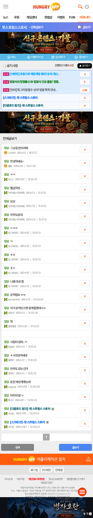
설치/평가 (60, 57)
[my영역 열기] (5, 6)
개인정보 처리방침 (36, 479)
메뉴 (13, 57)
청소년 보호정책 (55, 479)
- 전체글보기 (36, 27)
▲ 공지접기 (84, 65)
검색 (17, 447)
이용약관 (20, 479)
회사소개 (8, 479)
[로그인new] (87, 5)
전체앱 (58, 470)
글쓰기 (86, 27)
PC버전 (46, 470)
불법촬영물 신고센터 (76, 479)
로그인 (34, 470)
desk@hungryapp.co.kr (59, 493)
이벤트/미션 (37, 57)
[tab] (11, 58)
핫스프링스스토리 (14, 27)
